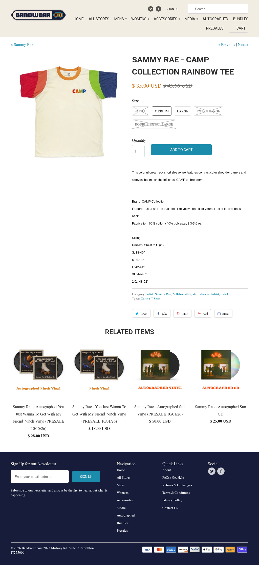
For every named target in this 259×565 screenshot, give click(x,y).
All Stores (99, 19)
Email (225, 313)
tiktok (225, 294)
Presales (215, 28)
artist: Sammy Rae (158, 294)
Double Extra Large (154, 124)
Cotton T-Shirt (150, 298)
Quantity (139, 140)
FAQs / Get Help (173, 477)
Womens (140, 19)
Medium (162, 111)
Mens (120, 19)
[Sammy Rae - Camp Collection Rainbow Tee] (69, 112)
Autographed (215, 19)
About (166, 470)
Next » (243, 44)
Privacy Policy (172, 500)
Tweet (143, 313)
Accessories (167, 19)
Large (182, 111)
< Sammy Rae (22, 44)
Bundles (240, 19)
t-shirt (215, 294)
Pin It (185, 313)
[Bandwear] (38, 14)
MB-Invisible (182, 294)
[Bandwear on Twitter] (151, 10)
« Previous (226, 44)
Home (79, 19)
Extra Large (208, 111)
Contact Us (170, 507)
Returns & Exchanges (177, 485)
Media (191, 19)
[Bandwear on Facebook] (159, 10)
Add (205, 313)
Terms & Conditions (176, 492)
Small (140, 111)
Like (164, 313)
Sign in (172, 9)
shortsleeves (201, 294)
